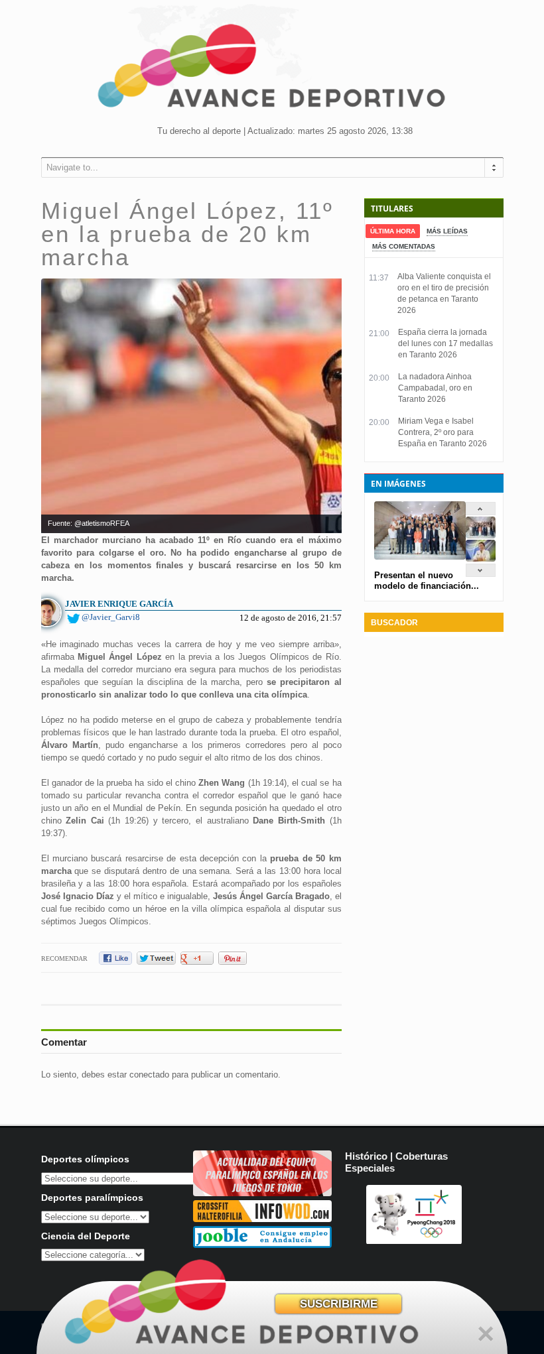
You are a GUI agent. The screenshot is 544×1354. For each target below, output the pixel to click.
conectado (149, 1074)
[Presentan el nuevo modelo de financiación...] (481, 535)
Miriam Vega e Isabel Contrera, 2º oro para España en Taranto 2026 (442, 432)
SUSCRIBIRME (338, 1304)
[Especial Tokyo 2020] (262, 1193)
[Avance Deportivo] (272, 70)
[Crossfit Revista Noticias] (262, 1219)
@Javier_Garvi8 (111, 617)
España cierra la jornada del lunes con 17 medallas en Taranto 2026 (445, 343)
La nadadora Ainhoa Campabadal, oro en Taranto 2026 (435, 388)
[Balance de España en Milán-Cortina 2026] (481, 559)
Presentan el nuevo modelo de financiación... (426, 580)
